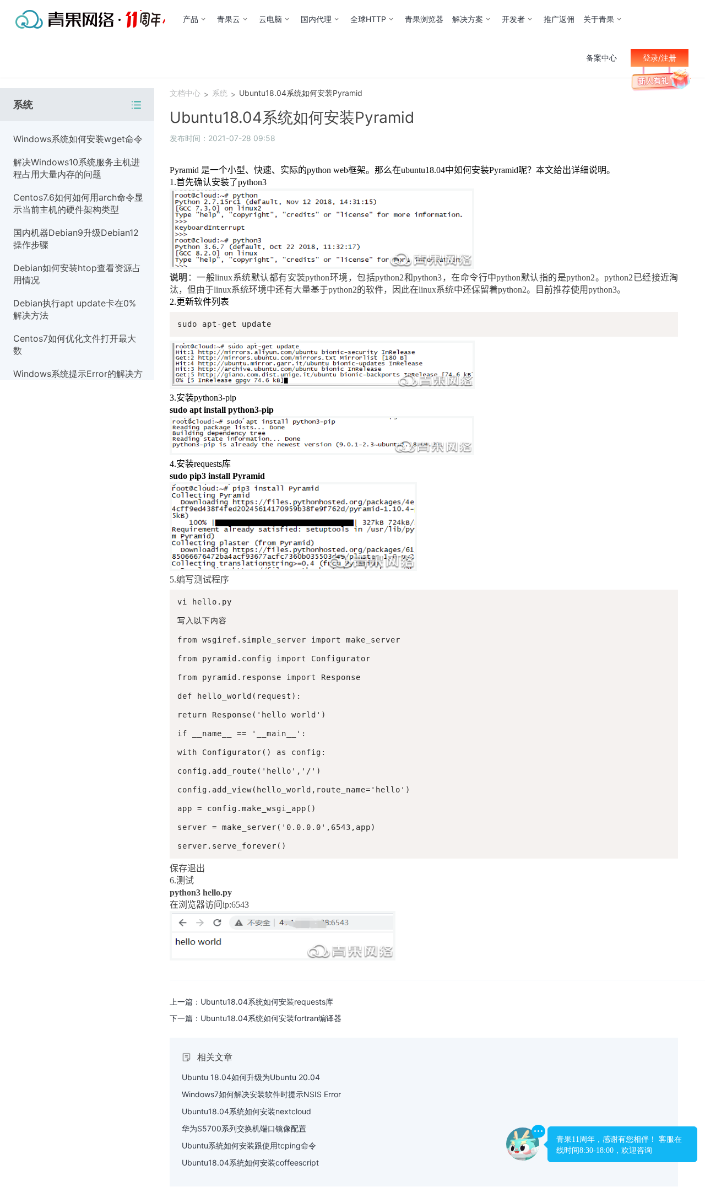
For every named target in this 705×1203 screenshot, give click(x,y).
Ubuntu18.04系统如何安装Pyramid (300, 93)
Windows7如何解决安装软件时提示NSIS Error (261, 1094)
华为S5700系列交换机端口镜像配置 (244, 1128)
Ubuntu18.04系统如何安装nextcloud (246, 1111)
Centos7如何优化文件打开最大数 (74, 344)
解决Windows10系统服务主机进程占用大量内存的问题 (76, 168)
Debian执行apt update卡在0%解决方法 (74, 309)
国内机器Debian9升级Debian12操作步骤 (76, 238)
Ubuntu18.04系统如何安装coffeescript (250, 1162)
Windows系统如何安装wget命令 (78, 138)
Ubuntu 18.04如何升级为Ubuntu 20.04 (251, 1077)
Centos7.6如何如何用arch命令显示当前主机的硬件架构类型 (78, 203)
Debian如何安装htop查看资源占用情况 (77, 273)
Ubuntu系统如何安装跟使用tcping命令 (249, 1145)
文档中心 (185, 93)
